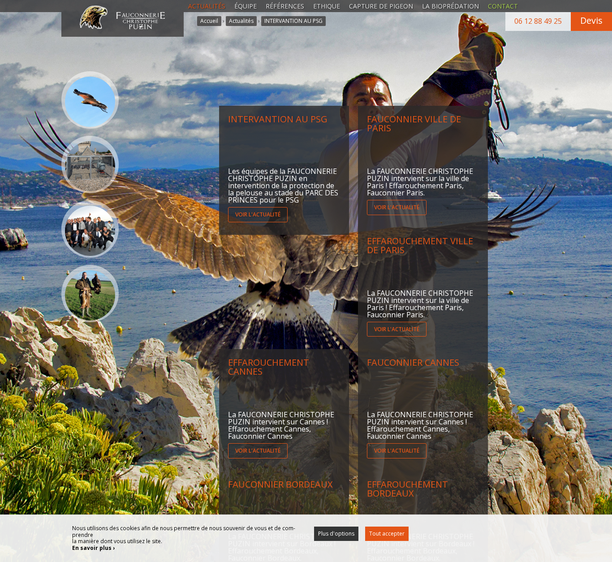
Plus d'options (336, 533)
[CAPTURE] (90, 164)
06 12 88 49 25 (538, 21)
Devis (591, 20)
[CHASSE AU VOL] (90, 293)
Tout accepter (387, 533)
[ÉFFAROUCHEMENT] (90, 100)
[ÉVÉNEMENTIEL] (90, 229)
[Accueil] (122, 16)
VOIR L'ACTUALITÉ (257, 214)
